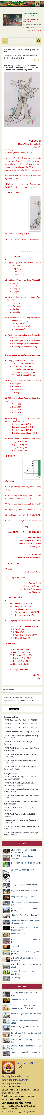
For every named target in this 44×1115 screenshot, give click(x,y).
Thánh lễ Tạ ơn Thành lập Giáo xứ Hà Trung (26, 940)
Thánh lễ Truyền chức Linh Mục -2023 (26, 1013)
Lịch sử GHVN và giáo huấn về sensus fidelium (23, 959)
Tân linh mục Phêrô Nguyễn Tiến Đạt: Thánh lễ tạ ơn (26, 1034)
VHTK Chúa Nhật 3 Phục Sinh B (16, 724)
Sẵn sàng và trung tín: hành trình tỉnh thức (25, 903)
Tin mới (22, 843)
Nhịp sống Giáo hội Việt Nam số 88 (25, 915)
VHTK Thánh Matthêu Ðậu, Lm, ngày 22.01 (20, 814)
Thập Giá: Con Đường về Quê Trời (24, 890)
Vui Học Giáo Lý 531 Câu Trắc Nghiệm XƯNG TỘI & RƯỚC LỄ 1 (24, 1007)
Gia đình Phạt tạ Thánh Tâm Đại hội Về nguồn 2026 (25, 922)
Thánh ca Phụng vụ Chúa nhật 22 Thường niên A (24, 928)
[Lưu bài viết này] (39, 60)
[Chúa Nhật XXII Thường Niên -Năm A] (12, 20)
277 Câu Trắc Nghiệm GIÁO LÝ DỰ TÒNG (25, 994)
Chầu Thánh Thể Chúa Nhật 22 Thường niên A (23, 851)
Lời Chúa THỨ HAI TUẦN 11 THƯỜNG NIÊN (20, 820)
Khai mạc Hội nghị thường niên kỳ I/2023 (24, 1021)
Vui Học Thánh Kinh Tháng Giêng (17, 732)
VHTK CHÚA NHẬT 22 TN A (22, 870)
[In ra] (35, 60)
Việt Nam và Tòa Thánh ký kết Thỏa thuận (25, 1040)
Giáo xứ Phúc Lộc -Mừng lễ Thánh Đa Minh (26, 1047)
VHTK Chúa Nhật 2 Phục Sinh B (16, 720)
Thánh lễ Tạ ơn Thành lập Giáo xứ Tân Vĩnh (24, 909)
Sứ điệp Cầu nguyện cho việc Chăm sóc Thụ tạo (25, 972)
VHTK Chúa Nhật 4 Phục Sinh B (16, 728)
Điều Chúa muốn (18, 933)
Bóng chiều (15, 946)
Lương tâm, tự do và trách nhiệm (24, 884)
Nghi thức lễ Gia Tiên (19, 999)
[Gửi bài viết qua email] (30, 60)
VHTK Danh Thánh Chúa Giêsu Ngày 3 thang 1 (21, 742)
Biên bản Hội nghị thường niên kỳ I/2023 (24, 1027)
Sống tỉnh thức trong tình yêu (22, 896)
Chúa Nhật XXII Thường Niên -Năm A (30, 20)
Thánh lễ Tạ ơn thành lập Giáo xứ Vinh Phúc (24, 857)
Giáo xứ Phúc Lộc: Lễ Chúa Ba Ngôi (25, 1052)
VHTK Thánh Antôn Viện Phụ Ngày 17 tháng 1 (21, 760)
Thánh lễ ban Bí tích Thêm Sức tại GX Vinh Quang (26, 965)
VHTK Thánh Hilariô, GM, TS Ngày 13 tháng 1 (21, 754)
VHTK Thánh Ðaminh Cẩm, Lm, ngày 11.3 (19, 808)
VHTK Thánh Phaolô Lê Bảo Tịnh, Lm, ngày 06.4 (22, 795)
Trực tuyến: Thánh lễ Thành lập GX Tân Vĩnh (25, 952)
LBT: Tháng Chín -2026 (20, 977)
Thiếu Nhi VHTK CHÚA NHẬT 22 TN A (26, 864)
